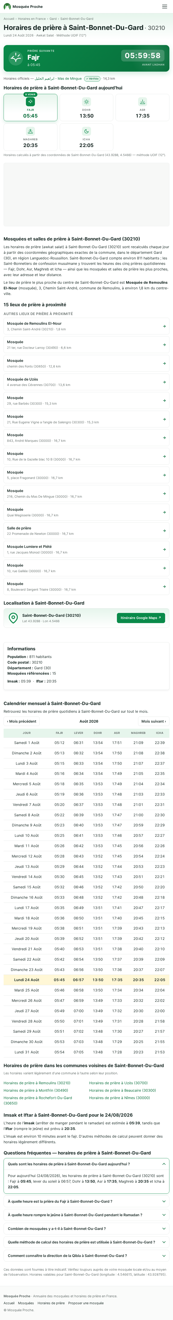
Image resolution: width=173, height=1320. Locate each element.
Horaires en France (32, 18)
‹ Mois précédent (21, 721)
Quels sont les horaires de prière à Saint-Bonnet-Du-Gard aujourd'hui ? (69, 1164)
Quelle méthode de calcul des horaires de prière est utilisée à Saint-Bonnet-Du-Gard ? (81, 1242)
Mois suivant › (153, 721)
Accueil (9, 18)
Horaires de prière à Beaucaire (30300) (122, 1090)
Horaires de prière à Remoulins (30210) (37, 1083)
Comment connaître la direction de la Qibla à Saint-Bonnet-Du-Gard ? (67, 1255)
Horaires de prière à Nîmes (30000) (119, 1097)
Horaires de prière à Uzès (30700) (118, 1083)
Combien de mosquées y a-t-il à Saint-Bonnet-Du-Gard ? (57, 1228)
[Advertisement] (86, 194)
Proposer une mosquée (86, 1303)
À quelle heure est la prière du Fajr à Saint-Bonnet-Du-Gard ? (60, 1201)
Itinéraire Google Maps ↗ (141, 618)
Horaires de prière (51, 1303)
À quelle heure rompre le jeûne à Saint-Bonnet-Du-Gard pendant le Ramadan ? (75, 1215)
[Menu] (164, 6)
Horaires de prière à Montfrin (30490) (36, 1090)
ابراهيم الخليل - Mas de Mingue (58, 79)
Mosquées (26, 1303)
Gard (53, 18)
